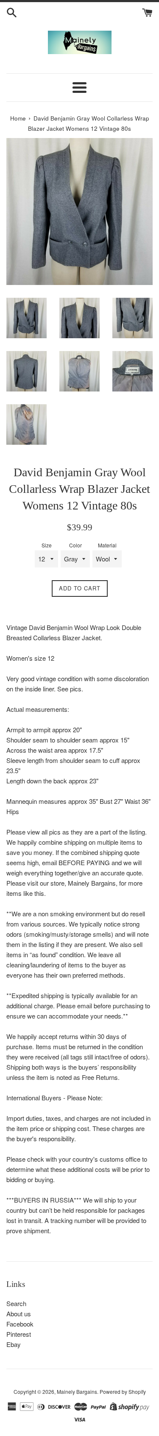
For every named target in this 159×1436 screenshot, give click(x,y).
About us (18, 1313)
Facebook (19, 1323)
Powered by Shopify (123, 1391)
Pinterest (18, 1334)
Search (16, 1303)
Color (75, 545)
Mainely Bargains (77, 1391)
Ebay (13, 1344)
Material (107, 545)
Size (47, 545)
